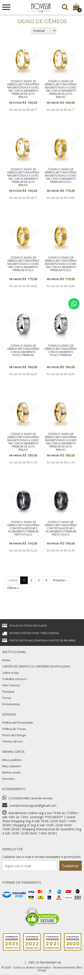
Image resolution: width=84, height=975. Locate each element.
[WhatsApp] (74, 303)
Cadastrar (70, 865)
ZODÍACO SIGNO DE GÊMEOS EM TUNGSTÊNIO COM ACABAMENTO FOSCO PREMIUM (23, 350)
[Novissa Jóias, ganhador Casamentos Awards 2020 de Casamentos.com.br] (72, 949)
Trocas (6, 698)
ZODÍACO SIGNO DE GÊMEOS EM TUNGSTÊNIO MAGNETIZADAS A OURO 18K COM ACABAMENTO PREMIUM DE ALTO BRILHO (23, 89)
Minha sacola (11, 772)
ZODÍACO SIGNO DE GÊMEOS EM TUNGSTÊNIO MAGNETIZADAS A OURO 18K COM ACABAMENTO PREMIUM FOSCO (61, 175)
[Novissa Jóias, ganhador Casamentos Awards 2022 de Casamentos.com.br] (32, 949)
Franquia (8, 691)
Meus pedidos (12, 760)
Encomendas (11, 704)
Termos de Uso (12, 741)
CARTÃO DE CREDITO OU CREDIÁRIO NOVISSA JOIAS (36, 666)
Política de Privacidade (17, 722)
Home (6, 660)
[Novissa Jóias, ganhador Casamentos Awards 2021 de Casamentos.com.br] (52, 949)
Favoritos (8, 779)
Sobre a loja (10, 673)
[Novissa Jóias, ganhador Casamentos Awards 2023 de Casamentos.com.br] (11, 949)
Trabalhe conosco (14, 679)
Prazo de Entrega (14, 735)
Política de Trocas (14, 729)
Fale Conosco (11, 685)
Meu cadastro (11, 766)
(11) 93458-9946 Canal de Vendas (31, 798)
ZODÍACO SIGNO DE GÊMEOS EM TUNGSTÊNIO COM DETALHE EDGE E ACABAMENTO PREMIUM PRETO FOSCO (23, 528)
